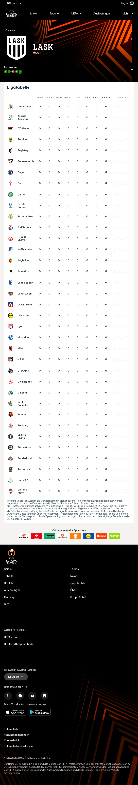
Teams (74, 568)
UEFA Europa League (11, 13)
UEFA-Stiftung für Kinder (19, 644)
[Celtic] (11, 194)
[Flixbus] (114, 536)
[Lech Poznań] (11, 282)
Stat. (7, 604)
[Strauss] (36, 536)
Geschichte (77, 583)
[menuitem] (35, 13)
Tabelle (8, 576)
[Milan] (11, 348)
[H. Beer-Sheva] (11, 238)
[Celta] (11, 183)
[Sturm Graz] (11, 447)
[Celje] (11, 172)
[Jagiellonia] (11, 260)
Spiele (8, 568)
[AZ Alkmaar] (11, 128)
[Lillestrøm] (11, 315)
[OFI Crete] (11, 370)
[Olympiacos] (11, 381)
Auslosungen (12, 590)
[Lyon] (11, 326)
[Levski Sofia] (11, 304)
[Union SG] (11, 480)
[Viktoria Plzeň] (11, 491)
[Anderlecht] (11, 106)
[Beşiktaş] (11, 150)
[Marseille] (11, 337)
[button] (126, 13)
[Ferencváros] (11, 216)
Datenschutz (11, 729)
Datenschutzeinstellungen (18, 746)
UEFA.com (10, 637)
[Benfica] (11, 139)
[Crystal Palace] (11, 205)
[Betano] (101, 536)
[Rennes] (11, 414)
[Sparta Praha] (11, 436)
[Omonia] (11, 392)
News (73, 576)
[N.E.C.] (11, 359)
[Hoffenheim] (11, 249)
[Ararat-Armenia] (11, 117)
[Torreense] (11, 469)
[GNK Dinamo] (11, 227)
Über (73, 590)
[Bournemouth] (11, 161)
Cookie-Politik (11, 740)
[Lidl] (88, 536)
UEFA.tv (9, 583)
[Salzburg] (11, 425)
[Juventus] (11, 271)
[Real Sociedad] (11, 403)
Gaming (9, 597)
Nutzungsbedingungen (16, 734)
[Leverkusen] (11, 293)
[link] (33, 13)
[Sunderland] (11, 458)
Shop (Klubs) (78, 597)
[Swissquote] (62, 536)
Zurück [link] (11, 30)
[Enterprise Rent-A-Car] (49, 536)
